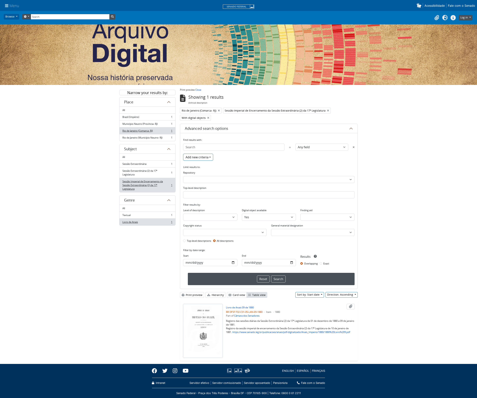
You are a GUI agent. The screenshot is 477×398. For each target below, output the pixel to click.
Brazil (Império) (147, 117)
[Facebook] (156, 371)
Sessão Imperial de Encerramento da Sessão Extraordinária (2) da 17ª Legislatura (147, 185)
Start (186, 255)
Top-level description (194, 188)
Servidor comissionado (226, 382)
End (244, 255)
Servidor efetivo (199, 382)
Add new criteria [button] (197, 157)
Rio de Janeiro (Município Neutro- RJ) (147, 138)
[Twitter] (165, 371)
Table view (259, 295)
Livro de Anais (147, 222)
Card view (238, 295)
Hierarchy (217, 295)
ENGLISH (288, 370)
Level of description (194, 210)
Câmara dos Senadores (247, 315)
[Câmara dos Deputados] (230, 371)
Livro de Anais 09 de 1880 (240, 307)
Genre (129, 200)
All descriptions (225, 240)
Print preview (193, 295)
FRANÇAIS (318, 370)
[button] (420, 5)
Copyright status (192, 225)
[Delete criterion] (354, 147)
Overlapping (311, 263)
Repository (189, 172)
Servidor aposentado (257, 382)
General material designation (287, 225)
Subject (130, 148)
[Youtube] (184, 371)
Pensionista (280, 382)
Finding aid (306, 210)
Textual (147, 216)
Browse (10, 16)
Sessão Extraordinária (147, 164)
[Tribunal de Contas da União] (246, 371)
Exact (326, 263)
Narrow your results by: (147, 92)
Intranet (160, 382)
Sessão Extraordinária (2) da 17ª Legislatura (147, 172)
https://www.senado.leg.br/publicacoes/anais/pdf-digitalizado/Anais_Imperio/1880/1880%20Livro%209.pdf (291, 332)
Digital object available (254, 210)
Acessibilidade (434, 5)
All (123, 110)
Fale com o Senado (461, 5)
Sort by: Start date (308, 294)
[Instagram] (175, 371)
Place (128, 101)
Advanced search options (206, 128)
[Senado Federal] (238, 7)
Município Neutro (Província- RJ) (147, 124)
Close (198, 89)
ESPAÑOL (303, 370)
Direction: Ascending (340, 294)
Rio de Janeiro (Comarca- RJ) (147, 131)
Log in (464, 17)
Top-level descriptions (199, 240)
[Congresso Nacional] (238, 371)
